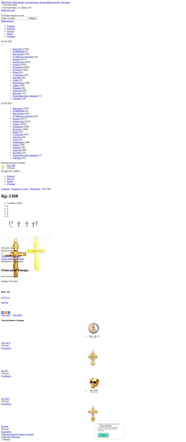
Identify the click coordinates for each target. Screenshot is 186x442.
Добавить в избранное (12, 261)
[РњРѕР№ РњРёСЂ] (9, 312)
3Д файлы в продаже (23, 57)
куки (114, 427)
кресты (4, 302)
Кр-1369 (17, 315)
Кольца (16, 59)
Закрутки (17, 90)
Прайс (10, 34)
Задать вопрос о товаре (12, 259)
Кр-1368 (11, 165)
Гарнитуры (18, 62)
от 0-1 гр (5, 297)
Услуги (10, 31)
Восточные (18, 54)
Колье (16, 72)
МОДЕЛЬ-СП (35, 2)
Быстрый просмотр (93, 342)
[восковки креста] (11, 227)
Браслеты (17, 49)
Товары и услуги (19, 189)
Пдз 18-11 (6, 343)
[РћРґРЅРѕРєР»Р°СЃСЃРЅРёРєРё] (5, 312)
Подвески (18, 67)
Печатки (17, 70)
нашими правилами (105, 425)
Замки (16, 85)
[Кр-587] (93, 366)
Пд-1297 (5, 398)
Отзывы (11, 36)
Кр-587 (4, 371)
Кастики (17, 93)
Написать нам (8, 10)
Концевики (18, 83)
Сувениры (18, 75)
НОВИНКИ (19, 51)
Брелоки (17, 77)
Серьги (16, 64)
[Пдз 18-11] (93, 338)
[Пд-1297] (93, 394)
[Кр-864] (93, 422)
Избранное (7, 21)
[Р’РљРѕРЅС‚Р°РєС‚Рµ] (2, 312)
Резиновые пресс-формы (25, 96)
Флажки (17, 88)
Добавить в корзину (11, 256)
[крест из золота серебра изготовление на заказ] (26, 280)
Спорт (16, 80)
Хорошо (103, 435)
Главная (11, 26)
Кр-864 (4, 426)
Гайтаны (17, 98)
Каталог (11, 28)
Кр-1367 (6, 315)
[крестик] (19, 227)
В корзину (6, 348)
